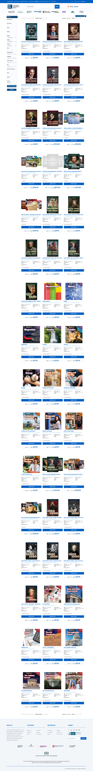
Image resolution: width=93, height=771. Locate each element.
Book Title (9, 23)
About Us (29, 730)
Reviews (58, 730)
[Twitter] (71, 730)
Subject (8, 39)
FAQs (28, 734)
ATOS (8, 72)
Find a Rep (17, 1)
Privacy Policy (59, 734)
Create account (77, 1)
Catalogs (38, 732)
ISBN (8, 27)
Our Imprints (50, 732)
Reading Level (10, 52)
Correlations (38, 734)
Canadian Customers (24, 1)
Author (8, 31)
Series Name (9, 19)
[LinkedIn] (76, 730)
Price (8, 48)
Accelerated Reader (11, 69)
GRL (8, 64)
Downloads (59, 732)
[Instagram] (74, 730)
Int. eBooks (50, 730)
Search (57, 6)
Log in (72, 1)
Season (8, 77)
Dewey (8, 35)
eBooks (49, 734)
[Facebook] (68, 730)
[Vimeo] (79, 730)
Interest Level (10, 60)
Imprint (8, 81)
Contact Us (29, 732)
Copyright (9, 56)
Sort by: (64, 18)
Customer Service (10, 1)
